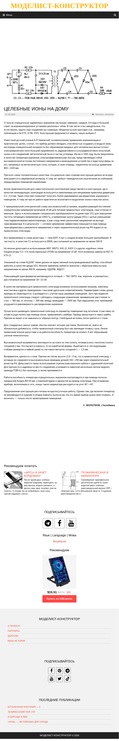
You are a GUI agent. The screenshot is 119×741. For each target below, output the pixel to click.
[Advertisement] (59, 40)
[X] (59, 679)
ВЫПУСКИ (13, 636)
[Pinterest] (59, 671)
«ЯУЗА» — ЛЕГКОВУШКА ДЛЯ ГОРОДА (28, 722)
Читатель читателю (104, 114)
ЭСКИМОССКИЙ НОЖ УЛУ (21, 712)
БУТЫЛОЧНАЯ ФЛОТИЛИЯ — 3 (24, 707)
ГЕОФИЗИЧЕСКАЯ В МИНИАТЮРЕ (94, 474)
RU (54, 541)
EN (59, 541)
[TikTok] (67, 679)
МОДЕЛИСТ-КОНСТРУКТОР (59, 6)
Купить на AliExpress (59, 598)
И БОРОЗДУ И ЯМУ (18, 717)
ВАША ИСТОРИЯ (16, 641)
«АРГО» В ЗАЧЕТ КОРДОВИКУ (35, 474)
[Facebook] (59, 523)
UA (64, 541)
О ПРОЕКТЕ (14, 626)
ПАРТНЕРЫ (13, 631)
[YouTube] (71, 523)
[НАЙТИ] (115, 14)
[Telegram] (48, 523)
